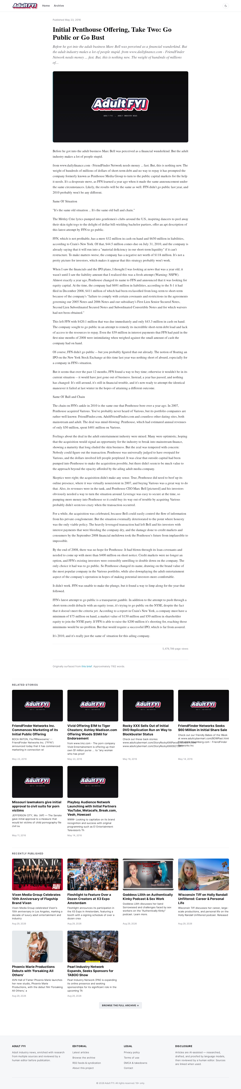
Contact (128, 1067)
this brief (87, 666)
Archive (59, 5)
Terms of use (131, 1057)
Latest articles (80, 1052)
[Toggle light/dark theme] (226, 5)
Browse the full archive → (120, 1005)
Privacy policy (132, 1052)
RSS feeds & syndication (86, 1062)
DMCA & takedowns (135, 1062)
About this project (83, 1067)
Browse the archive (83, 1057)
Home (46, 5)
